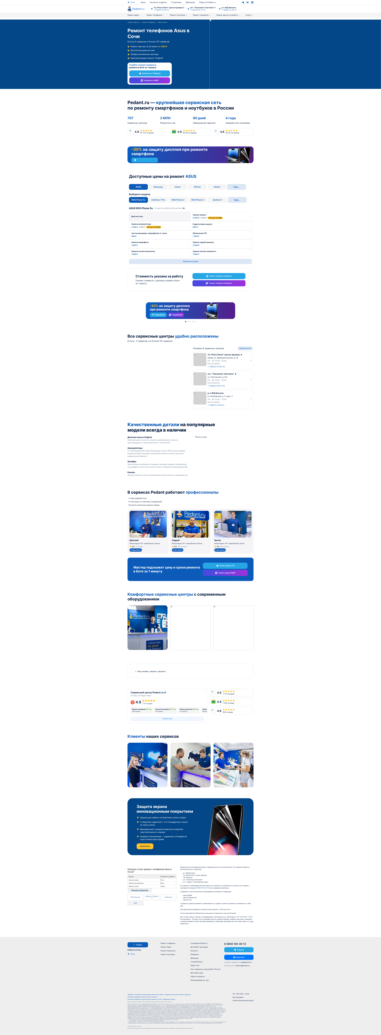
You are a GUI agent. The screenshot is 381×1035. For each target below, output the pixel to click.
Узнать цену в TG (226, 566)
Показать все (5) (245, 348)
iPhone (197, 187)
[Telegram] (243, 2)
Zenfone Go (168, 897)
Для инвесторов (196, 973)
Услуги (248, 15)
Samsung (158, 187)
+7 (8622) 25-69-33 (161, 10)
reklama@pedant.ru (242, 966)
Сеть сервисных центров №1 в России (205, 969)
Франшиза (190, 2)
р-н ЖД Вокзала (229, 8)
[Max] (252, 2)
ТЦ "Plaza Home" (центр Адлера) (168, 8)
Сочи (132, 2)
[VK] (247, 2)
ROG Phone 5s (138, 200)
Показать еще (167, 719)
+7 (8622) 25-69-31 (229, 10)
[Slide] (185, 321)
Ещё (135, 903)
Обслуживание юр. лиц (199, 980)
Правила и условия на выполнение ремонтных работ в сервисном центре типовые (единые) (159, 994)
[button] (169, 208)
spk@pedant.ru (246, 962)
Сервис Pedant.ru (133, 18)
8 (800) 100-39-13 (235, 943)
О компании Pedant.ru (198, 943)
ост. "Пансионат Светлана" (202, 8)
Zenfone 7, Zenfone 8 (152, 897)
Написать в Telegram (151, 73)
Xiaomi (217, 187)
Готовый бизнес (196, 962)
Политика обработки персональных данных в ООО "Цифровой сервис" (151, 999)
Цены (143, 2)
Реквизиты (194, 954)
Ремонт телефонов (154, 15)
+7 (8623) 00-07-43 (197, 10)
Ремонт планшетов (201, 15)
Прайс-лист (195, 965)
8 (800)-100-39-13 (202, 888)
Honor (178, 187)
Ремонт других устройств (227, 15)
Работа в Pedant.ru (207, 2)
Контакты (194, 951)
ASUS (138, 187)
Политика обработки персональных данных (142, 997)
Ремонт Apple (133, 15)
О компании (176, 2)
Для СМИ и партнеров (199, 947)
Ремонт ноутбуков (177, 15)
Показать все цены (190, 261)
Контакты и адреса (158, 2)
